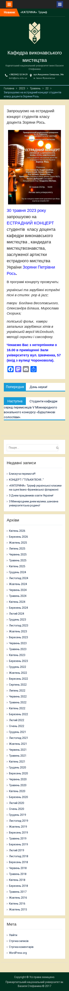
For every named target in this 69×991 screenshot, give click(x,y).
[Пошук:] (33, 447)
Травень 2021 (17, 755)
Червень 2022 (18, 696)
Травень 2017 (17, 891)
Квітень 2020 (17, 791)
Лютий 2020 (16, 803)
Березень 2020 (18, 797)
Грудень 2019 (17, 814)
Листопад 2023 (18, 625)
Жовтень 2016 (18, 897)
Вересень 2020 (18, 773)
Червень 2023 (18, 643)
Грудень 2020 (17, 767)
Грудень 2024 (17, 572)
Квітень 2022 (17, 708)
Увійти (13, 935)
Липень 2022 (17, 690)
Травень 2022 (17, 702)
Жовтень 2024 (18, 584)
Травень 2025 (17, 560)
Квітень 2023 (17, 655)
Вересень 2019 (18, 832)
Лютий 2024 (16, 613)
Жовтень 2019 (18, 826)
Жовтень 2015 (18, 909)
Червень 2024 (18, 590)
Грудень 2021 (17, 732)
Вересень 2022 (18, 678)
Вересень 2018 (18, 862)
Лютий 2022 (16, 720)
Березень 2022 (18, 714)
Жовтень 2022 (18, 672)
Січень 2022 (16, 726)
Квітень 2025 (17, 566)
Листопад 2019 (18, 820)
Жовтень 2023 (18, 631)
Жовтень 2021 (18, 743)
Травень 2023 (17, 649)
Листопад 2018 (18, 856)
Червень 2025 (18, 554)
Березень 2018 (18, 885)
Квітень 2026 (17, 530)
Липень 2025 (17, 548)
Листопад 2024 (18, 578)
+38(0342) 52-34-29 (18, 74)
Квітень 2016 (17, 903)
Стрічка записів (19, 941)
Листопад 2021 (18, 737)
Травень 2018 (17, 874)
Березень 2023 (18, 661)
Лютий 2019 (16, 850)
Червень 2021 (18, 749)
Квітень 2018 (17, 879)
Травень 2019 (17, 838)
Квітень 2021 (17, 761)
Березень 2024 (18, 607)
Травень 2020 (17, 785)
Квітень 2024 (17, 601)
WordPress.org (18, 952)
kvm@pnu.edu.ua (18, 78)
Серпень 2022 (18, 684)
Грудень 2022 (17, 666)
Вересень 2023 (18, 637)
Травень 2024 (17, 595)
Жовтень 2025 (18, 542)
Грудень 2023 (17, 619)
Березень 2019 (18, 844)
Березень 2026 (18, 536)
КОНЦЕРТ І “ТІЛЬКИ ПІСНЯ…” (26, 479)
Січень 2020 (16, 808)
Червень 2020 (18, 779)
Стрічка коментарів (21, 946)
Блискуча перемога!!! (34, 14)
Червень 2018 (18, 868)
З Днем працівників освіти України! (31, 495)
